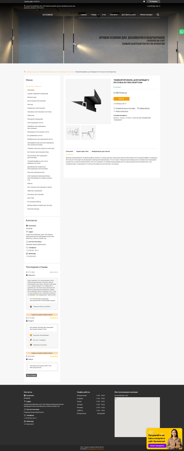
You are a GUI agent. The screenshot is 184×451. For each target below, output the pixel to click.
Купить (121, 99)
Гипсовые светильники (35, 194)
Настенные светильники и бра (38, 152)
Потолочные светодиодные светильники (37, 156)
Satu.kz (101, 447)
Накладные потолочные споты (38, 132)
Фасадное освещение (35, 119)
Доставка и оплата (129, 15)
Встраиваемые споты (34, 135)
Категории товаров (33, 86)
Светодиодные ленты (35, 122)
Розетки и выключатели (35, 172)
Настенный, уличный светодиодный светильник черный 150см (41, 328)
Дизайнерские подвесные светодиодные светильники (37, 168)
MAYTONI (30, 198)
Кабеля (29, 183)
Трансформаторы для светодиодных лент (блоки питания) (40, 144)
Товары (94, 15)
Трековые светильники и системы (39, 112)
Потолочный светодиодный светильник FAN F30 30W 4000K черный (42, 299)
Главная (84, 15)
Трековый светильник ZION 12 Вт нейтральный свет (41, 366)
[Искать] (157, 15)
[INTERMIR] (32, 14)
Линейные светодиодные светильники (36, 127)
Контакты (113, 15)
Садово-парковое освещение (37, 93)
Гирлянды (30, 90)
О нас (104, 15)
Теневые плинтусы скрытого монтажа (40, 148)
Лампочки (30, 115)
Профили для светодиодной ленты (40, 139)
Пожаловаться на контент (95, 449)
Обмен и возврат (146, 15)
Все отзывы (31, 375)
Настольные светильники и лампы (39, 187)
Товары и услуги (32, 72)
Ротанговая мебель (34, 202)
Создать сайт (28, 1)
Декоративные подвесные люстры (39, 205)
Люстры (30, 104)
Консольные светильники (36, 101)
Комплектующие (33, 209)
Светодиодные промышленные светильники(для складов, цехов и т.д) (39, 178)
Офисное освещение (34, 191)
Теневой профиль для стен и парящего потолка (57, 72)
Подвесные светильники (36, 108)
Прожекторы (31, 97)
